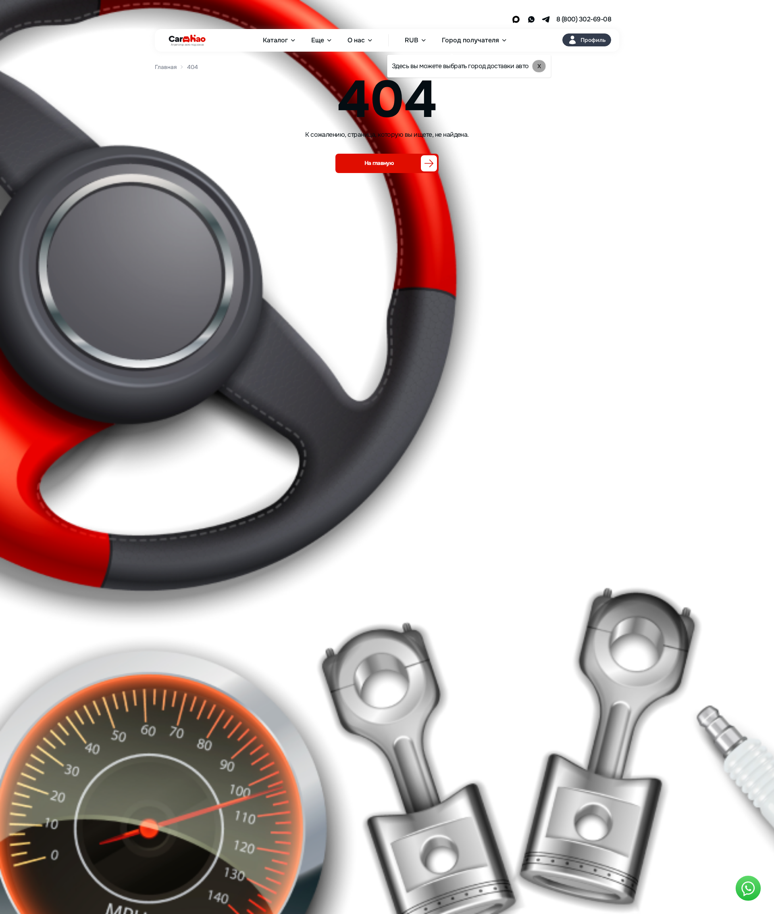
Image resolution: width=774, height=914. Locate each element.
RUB (411, 40)
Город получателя (470, 40)
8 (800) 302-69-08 (583, 19)
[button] (586, 39)
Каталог (275, 40)
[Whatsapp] (531, 19)
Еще (317, 40)
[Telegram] (546, 19)
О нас (356, 40)
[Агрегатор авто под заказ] (184, 39)
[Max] (516, 19)
